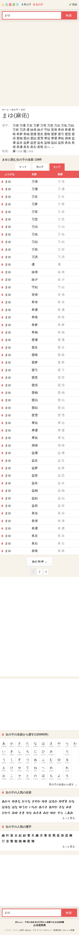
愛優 (33, 134)
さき (22, 812)
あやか (53, 807)
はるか (53, 801)
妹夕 (40, 129)
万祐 (64, 125)
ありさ (43, 807)
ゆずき (63, 801)
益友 (19, 142)
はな (15, 807)
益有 (40, 142)
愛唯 (47, 134)
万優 (23, 125)
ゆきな (16, 801)
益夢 (26, 142)
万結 (71, 125)
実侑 (54, 129)
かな (72, 801)
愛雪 (40, 138)
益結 (54, 142)
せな (29, 812)
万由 (57, 125)
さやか (36, 801)
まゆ (8, 181)
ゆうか (23, 807)
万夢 (36, 125)
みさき (37, 812)
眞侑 (35, 520)
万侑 (16, 125)
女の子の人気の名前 (18, 792)
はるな (6, 807)
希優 (68, 129)
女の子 (14, 109)
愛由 (26, 138)
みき (69, 807)
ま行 (23, 109)
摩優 (54, 138)
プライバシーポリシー (42, 930)
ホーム (5, 109)
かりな (26, 801)
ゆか (53, 812)
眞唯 (40, 146)
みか (46, 812)
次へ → (49, 146)
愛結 (33, 138)
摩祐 (61, 138)
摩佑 (47, 138)
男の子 (40, 167)
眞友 (26, 146)
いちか (33, 807)
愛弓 (61, 134)
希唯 (35, 317)
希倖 (61, 129)
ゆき (45, 801)
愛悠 (68, 134)
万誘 (23, 129)
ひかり (6, 812)
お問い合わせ (25, 930)
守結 (47, 129)
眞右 (33, 146)
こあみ (68, 812)
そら (60, 812)
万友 (29, 125)
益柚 (47, 142)
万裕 (16, 129)
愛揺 (35, 385)
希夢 (19, 134)
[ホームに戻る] (10, 4)
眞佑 (68, 142)
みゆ (15, 812)
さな (62, 807)
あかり (6, 801)
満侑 (68, 138)
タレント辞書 (68, 930)
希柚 (26, 134)
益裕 (61, 142)
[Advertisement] (39, 64)
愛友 (40, 134)
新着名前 (57, 930)
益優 (35, 452)
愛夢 (54, 134)
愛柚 (19, 138)
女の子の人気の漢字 (18, 826)
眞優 (19, 146)
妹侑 (33, 129)
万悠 (50, 125)
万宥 (43, 125)
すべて (23, 167)
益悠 (33, 142)
